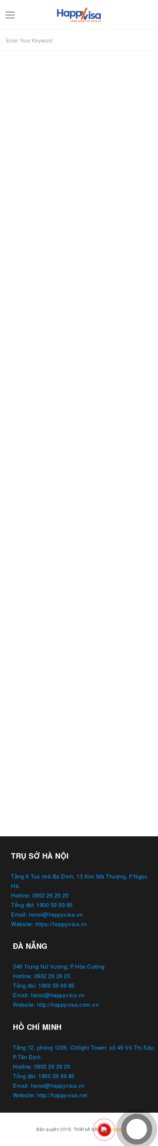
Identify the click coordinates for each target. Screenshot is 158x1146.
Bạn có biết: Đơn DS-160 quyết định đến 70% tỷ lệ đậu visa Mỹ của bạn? (79, 254)
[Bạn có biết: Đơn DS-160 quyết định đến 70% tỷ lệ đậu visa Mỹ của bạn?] (79, 178)
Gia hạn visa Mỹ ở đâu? (43, 710)
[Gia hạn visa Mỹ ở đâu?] (79, 638)
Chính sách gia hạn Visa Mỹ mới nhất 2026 (71, 484)
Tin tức (19, 271)
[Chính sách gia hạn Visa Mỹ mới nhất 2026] (79, 412)
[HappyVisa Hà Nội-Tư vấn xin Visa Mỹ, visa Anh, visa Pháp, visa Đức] (79, 13)
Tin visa (39, 497)
